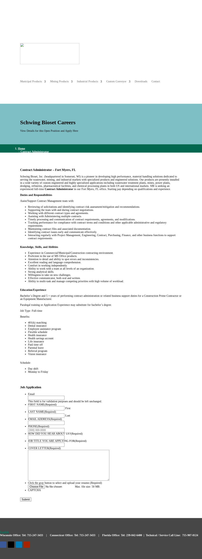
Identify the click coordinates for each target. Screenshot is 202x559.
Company (172, 17)
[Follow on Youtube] (27, 544)
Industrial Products (167, 46)
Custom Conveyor (138, 61)
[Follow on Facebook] (3, 544)
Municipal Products (111, 46)
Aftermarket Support (137, 17)
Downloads (163, 61)
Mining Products (139, 46)
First (67, 408)
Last (67, 415)
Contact (177, 61)
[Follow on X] (11, 544)
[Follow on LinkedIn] (19, 544)
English (4, 532)
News (160, 17)
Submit (26, 499)
